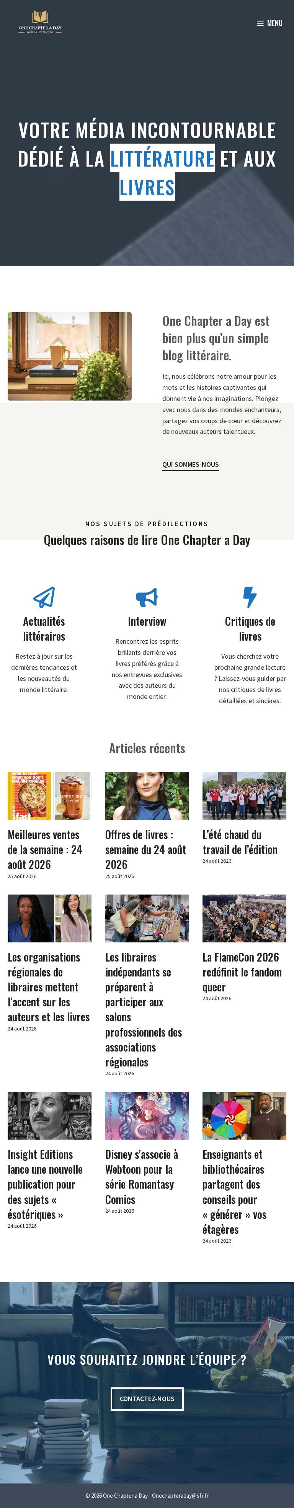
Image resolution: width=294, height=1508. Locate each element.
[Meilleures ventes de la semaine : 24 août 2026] (49, 814)
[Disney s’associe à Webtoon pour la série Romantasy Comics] (147, 1133)
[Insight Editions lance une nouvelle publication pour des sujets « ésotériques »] (49, 1133)
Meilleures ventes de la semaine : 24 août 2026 (45, 849)
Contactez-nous (147, 1398)
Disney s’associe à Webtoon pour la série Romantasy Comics (141, 1176)
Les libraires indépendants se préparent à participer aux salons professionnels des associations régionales (143, 1009)
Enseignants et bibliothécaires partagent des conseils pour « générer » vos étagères (234, 1191)
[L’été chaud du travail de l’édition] (244, 814)
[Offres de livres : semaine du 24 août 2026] (147, 814)
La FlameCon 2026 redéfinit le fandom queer (242, 971)
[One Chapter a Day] (40, 23)
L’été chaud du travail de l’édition (240, 841)
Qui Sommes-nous (190, 464)
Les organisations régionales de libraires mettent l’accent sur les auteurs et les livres (49, 987)
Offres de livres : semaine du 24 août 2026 (145, 849)
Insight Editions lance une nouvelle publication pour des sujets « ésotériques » (45, 1184)
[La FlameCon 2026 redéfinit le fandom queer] (244, 936)
